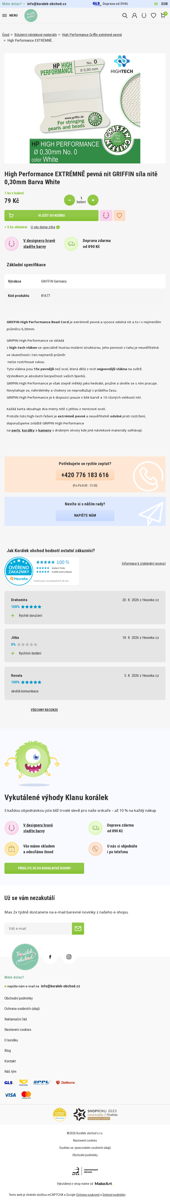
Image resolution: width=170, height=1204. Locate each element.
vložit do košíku (51, 216)
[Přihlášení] (134, 15)
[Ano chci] (78, 929)
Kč (156, 4)
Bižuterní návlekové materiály (35, 34)
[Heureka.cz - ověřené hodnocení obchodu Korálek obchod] (42, 570)
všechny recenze (44, 710)
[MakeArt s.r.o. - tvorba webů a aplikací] (104, 1184)
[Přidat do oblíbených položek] (119, 215)
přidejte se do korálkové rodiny (44, 868)
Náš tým (10, 1071)
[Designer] (144, 15)
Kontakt (10, 1061)
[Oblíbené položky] (153, 15)
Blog (7, 1050)
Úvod (5, 34)
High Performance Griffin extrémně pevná (92, 34)
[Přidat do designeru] (106, 215)
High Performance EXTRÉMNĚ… (30, 40)
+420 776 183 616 (85, 475)
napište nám (85, 515)
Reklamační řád (15, 1019)
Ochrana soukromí (88, 1195)
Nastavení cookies (17, 1029)
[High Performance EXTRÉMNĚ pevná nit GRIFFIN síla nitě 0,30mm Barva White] (85, 108)
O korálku (11, 1040)
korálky (28, 430)
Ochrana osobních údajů (22, 1008)
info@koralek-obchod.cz (46, 4)
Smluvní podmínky (114, 1195)
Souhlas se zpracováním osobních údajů (85, 1148)
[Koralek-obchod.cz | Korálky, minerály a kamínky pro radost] (30, 15)
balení (81, 202)
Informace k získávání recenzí (144, 563)
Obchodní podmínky (18, 998)
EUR (164, 4)
